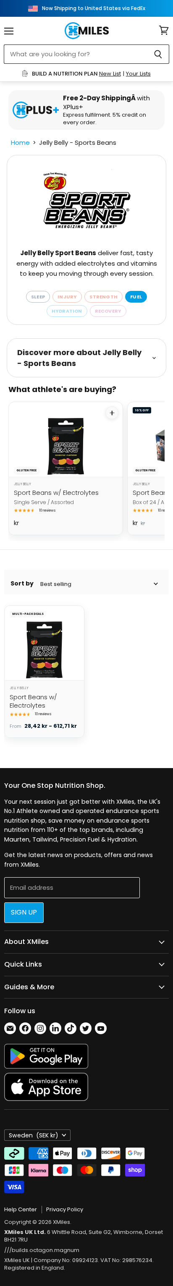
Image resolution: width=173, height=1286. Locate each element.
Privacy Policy (64, 1209)
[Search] (158, 54)
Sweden (33, 1135)
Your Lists (138, 74)
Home (20, 142)
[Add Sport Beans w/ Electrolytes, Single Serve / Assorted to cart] (111, 412)
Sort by (22, 584)
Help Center (20, 1209)
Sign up (24, 912)
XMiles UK (17, 1260)
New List (110, 74)
